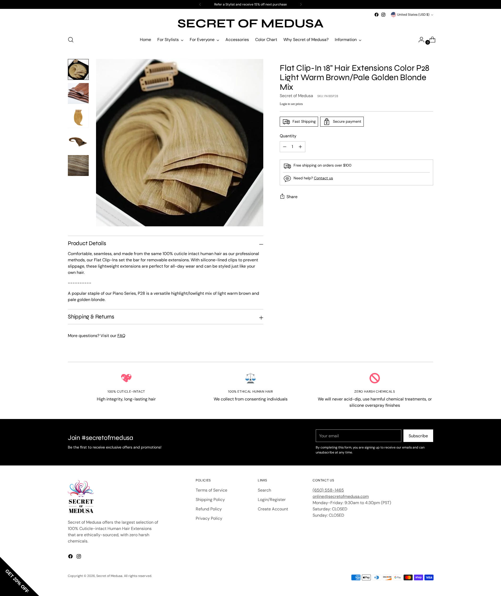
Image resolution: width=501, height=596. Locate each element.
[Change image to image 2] (78, 93)
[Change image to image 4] (78, 141)
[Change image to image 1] (78, 69)
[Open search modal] (70, 39)
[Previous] (200, 4)
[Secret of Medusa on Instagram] (383, 14)
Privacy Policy (209, 518)
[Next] (301, 4)
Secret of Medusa (296, 95)
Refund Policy (209, 509)
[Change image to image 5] (78, 165)
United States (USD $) (413, 15)
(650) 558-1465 (328, 490)
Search (264, 490)
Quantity (288, 136)
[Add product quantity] (284, 146)
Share (292, 196)
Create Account (273, 509)
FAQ (121, 335)
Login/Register (272, 499)
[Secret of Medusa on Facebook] (376, 14)
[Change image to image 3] (78, 117)
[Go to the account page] (419, 39)
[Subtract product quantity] (300, 146)
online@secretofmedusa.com (341, 496)
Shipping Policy (210, 499)
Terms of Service (211, 490)
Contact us (323, 178)
